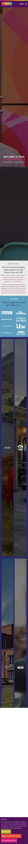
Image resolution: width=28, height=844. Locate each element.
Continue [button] (7, 831)
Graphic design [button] (15, 286)
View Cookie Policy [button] (10, 840)
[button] (7, 3)
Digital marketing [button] (15, 284)
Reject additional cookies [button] (12, 836)
